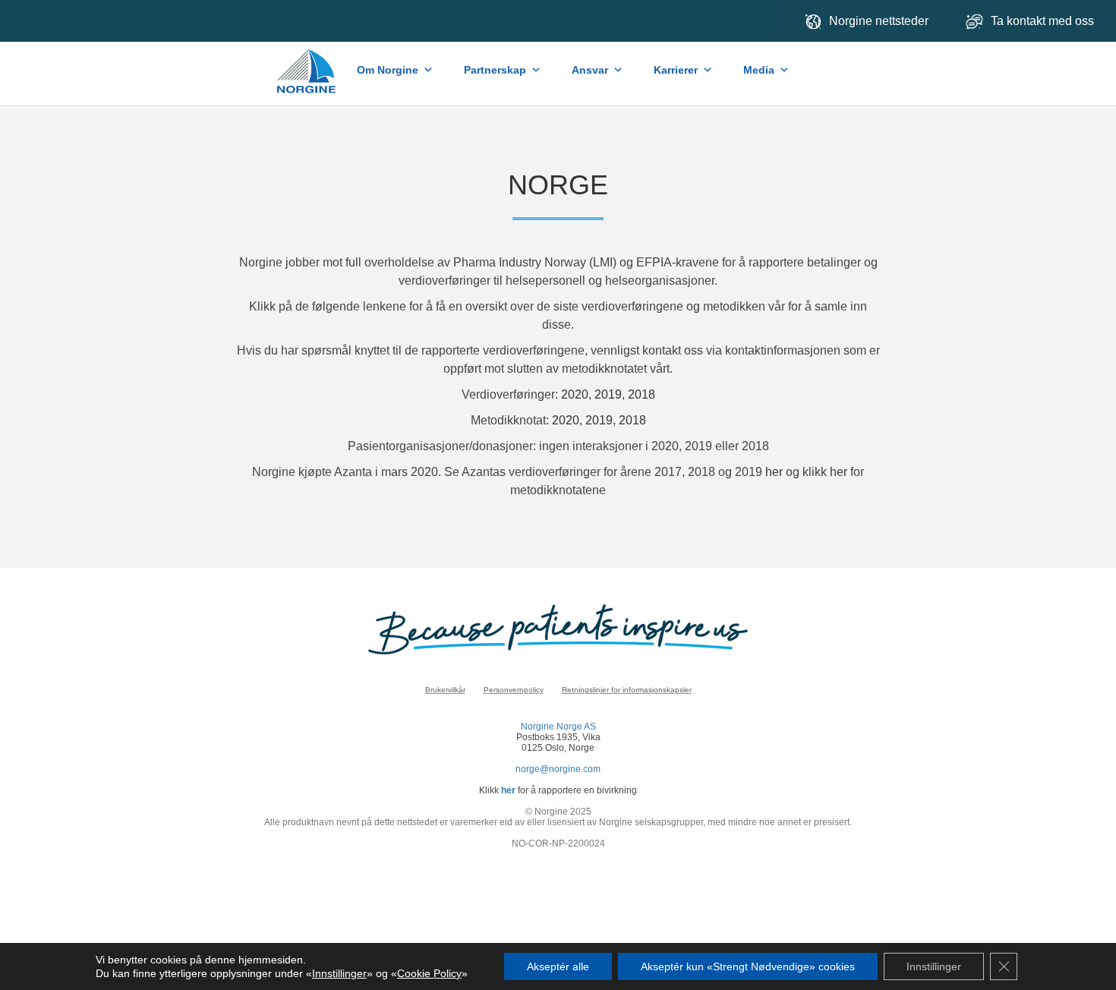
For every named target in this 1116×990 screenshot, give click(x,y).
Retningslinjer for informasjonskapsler (627, 690)
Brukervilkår (445, 690)
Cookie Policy (429, 973)
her (774, 471)
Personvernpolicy (514, 690)
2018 (641, 394)
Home (308, 64)
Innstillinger (339, 973)
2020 (574, 394)
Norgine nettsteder (878, 20)
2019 (608, 394)
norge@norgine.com (558, 769)
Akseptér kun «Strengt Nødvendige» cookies (748, 966)
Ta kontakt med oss (1044, 20)
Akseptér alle (558, 966)
